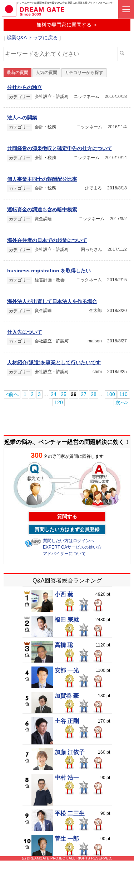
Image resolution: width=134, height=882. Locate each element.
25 (63, 394)
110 (123, 394)
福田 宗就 (67, 620)
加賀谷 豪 (67, 696)
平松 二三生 (70, 813)
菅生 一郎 (67, 839)
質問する (67, 516)
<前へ (12, 394)
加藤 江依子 (70, 752)
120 (58, 402)
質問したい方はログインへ (68, 540)
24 (53, 394)
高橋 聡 (64, 645)
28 (93, 394)
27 (83, 394)
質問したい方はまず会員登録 (67, 529)
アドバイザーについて (64, 553)
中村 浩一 (67, 778)
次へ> (121, 402)
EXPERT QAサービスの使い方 (72, 547)
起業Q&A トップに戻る (32, 37)
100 (110, 394)
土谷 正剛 (67, 721)
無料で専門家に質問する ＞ (67, 25)
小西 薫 (64, 594)
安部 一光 (67, 670)
